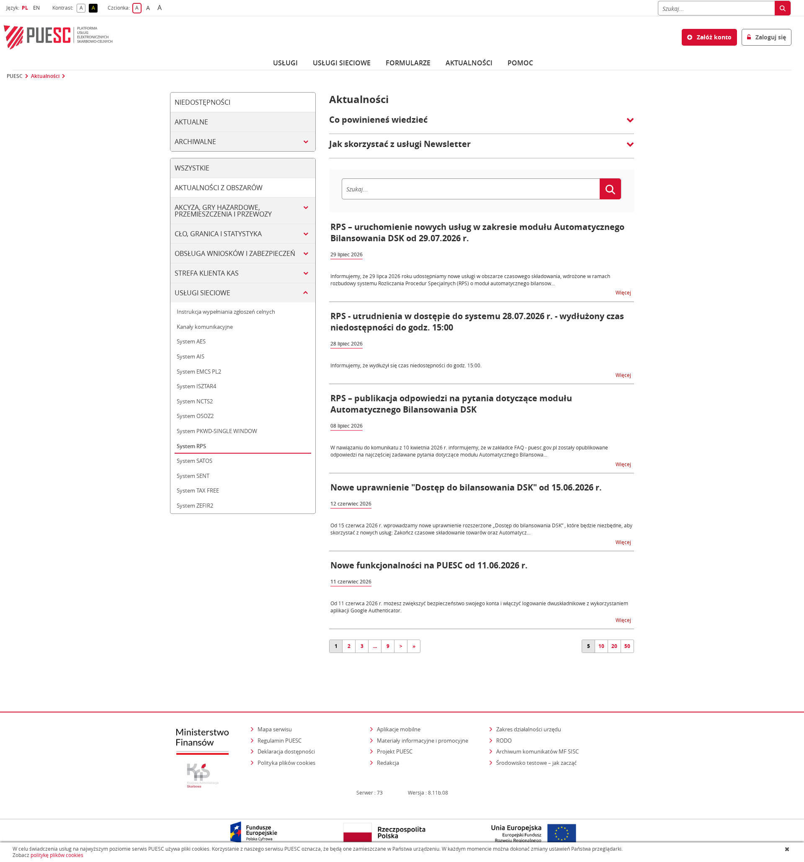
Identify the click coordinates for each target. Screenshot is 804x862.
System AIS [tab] (190, 356)
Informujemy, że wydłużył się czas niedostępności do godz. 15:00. (406, 365)
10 (601, 646)
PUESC (15, 76)
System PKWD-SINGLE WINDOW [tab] (217, 431)
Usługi (285, 62)
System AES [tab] (191, 341)
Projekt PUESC (394, 751)
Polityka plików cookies (286, 763)
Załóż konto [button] (713, 37)
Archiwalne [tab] (195, 141)
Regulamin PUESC (280, 740)
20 (614, 646)
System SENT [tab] (193, 476)
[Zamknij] (788, 849)
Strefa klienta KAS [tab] (207, 273)
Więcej (624, 292)
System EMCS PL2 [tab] (199, 371)
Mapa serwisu (275, 729)
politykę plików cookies (57, 855)
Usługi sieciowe (342, 62)
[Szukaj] (783, 8)
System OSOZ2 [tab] (195, 416)
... (375, 646)
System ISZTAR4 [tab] (196, 386)
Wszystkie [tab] (192, 168)
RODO (504, 740)
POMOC (520, 62)
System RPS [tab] (191, 446)
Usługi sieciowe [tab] (202, 292)
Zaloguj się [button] (770, 37)
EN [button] (37, 8)
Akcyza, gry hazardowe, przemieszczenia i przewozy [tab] (223, 211)
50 (627, 646)
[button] (481, 124)
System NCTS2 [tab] (195, 401)
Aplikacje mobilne (398, 729)
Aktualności (469, 62)
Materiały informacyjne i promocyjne (422, 740)
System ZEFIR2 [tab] (195, 505)
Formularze (408, 62)
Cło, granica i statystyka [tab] (218, 233)
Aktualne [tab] (191, 121)
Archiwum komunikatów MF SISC (537, 751)
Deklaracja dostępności (286, 751)
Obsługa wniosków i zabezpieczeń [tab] (235, 253)
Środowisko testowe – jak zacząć (537, 763)
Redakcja (388, 763)
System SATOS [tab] (194, 461)
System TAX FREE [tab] (198, 490)
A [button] (82, 8)
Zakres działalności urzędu (529, 729)
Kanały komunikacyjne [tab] (205, 326)
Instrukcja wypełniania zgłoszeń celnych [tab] (226, 311)
